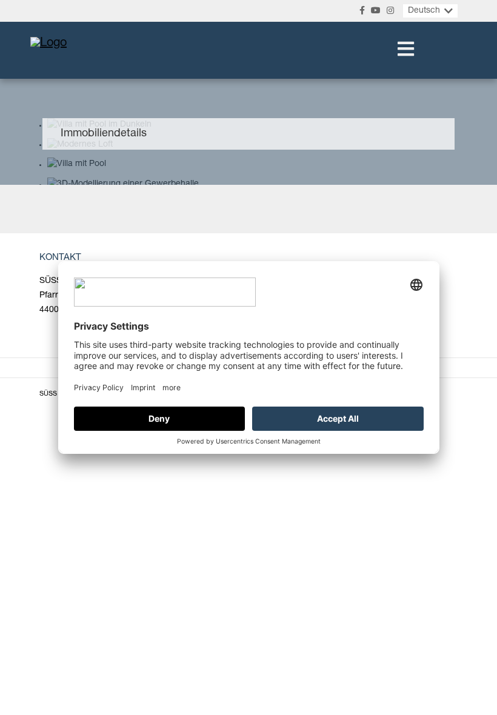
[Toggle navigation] (405, 50)
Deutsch (424, 11)
